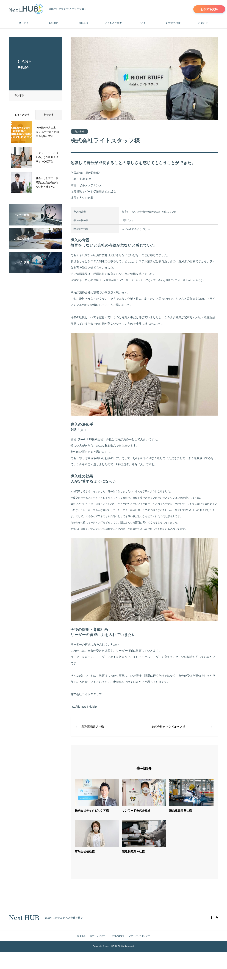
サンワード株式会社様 (136, 810)
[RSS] (217, 917)
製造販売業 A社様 (133, 851)
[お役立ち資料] (35, 246)
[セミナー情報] (35, 223)
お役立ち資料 (209, 9)
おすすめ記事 (22, 114)
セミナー (143, 23)
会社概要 (81, 935)
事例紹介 (83, 23)
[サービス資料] (35, 270)
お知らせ (203, 23)
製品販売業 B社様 (180, 810)
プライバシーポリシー (139, 935)
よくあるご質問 (113, 23)
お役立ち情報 (173, 23)
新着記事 (49, 114)
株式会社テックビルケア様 (92, 810)
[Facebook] (211, 917)
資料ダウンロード (98, 935)
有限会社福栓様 (85, 851)
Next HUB (24, 917)
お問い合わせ (118, 935)
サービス (24, 23)
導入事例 (19, 95)
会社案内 (54, 23)
